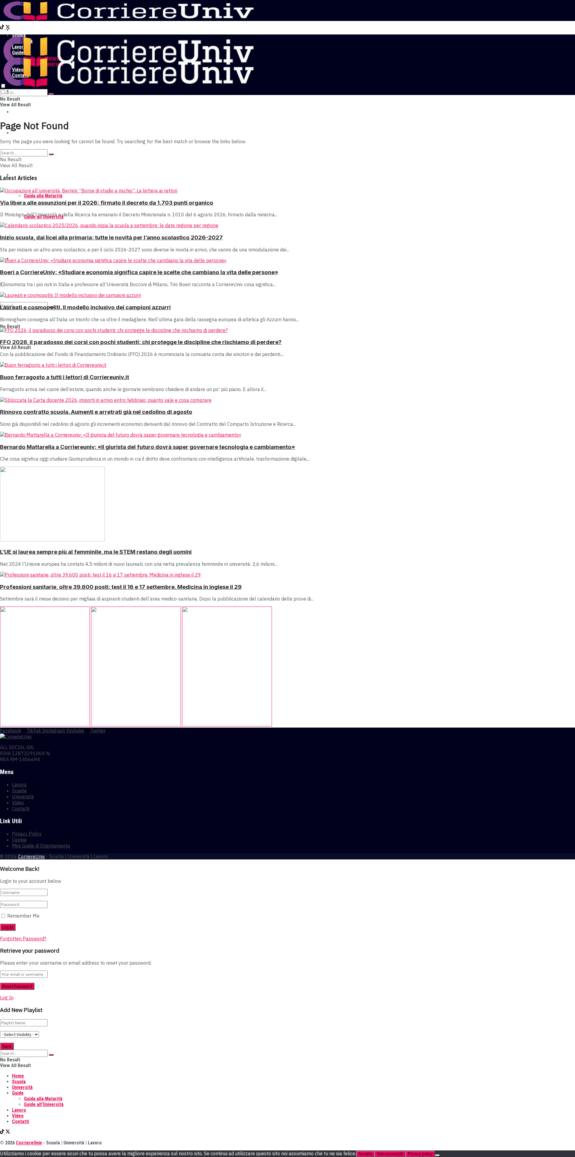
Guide (18, 1093)
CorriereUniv (31, 856)
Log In (6, 998)
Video (18, 802)
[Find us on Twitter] (7, 28)
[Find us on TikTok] (2, 28)
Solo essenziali (390, 1154)
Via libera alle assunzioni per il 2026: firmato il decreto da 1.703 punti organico (106, 202)
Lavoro (19, 785)
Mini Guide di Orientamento (41, 846)
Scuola (19, 112)
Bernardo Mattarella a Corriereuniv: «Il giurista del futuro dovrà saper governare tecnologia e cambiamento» (147, 447)
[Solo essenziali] (437, 1155)
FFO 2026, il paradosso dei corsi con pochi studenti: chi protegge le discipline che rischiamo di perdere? (141, 342)
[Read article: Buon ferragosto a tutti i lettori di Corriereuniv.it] (287, 365)
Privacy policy (420, 1154)
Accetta (365, 1154)
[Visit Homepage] (128, 19)
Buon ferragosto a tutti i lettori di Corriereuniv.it (64, 377)
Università (22, 133)
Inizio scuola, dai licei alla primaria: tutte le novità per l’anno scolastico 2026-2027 (111, 237)
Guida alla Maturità (43, 196)
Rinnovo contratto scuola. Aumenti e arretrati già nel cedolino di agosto (96, 411)
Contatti (20, 808)
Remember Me (23, 916)
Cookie (19, 840)
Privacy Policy (27, 834)
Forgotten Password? (23, 939)
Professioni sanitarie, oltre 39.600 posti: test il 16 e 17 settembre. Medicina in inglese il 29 (121, 586)
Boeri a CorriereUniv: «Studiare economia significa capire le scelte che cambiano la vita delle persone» (139, 272)
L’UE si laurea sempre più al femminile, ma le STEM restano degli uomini (96, 551)
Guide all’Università (43, 1104)
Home (18, 30)
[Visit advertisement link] (45, 725)
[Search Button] (51, 94)
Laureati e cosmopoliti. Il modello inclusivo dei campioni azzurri (85, 307)
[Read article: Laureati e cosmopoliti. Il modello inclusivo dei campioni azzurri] (287, 295)
